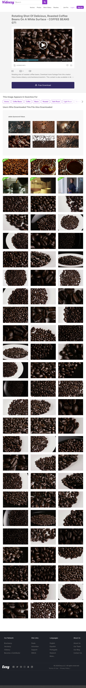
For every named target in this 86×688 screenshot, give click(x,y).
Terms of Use (53, 668)
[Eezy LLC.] (5, 667)
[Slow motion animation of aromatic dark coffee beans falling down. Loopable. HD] (19, 142)
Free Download (44, 85)
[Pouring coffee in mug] (15, 185)
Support (34, 650)
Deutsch (53, 653)
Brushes (56, 7)
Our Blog (77, 650)
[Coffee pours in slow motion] (43, 185)
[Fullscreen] (71, 60)
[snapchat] (28, 667)
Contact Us (78, 653)
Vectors (32, 7)
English (52, 643)
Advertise (35, 646)
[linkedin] (32, 667)
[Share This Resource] (71, 65)
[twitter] (17, 667)
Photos (39, 7)
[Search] (44, 2)
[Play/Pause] (15, 60)
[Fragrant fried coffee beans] (15, 167)
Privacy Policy (65, 668)
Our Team (77, 646)
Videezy (7, 650)
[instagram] (24, 667)
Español (53, 646)
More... (52, 656)
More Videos (47, 7)
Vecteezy (7, 646)
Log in (72, 7)
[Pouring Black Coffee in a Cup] (43, 167)
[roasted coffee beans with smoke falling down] (68, 142)
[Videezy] (8, 2)
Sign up (80, 7)
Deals (33, 643)
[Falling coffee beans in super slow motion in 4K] (68, 127)
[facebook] (13, 667)
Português (53, 650)
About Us (77, 643)
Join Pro (65, 7)
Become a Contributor (12, 653)
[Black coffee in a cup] (70, 167)
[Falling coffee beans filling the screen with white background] (44, 142)
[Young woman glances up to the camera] (70, 185)
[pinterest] (21, 667)
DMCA (33, 653)
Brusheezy (8, 643)
